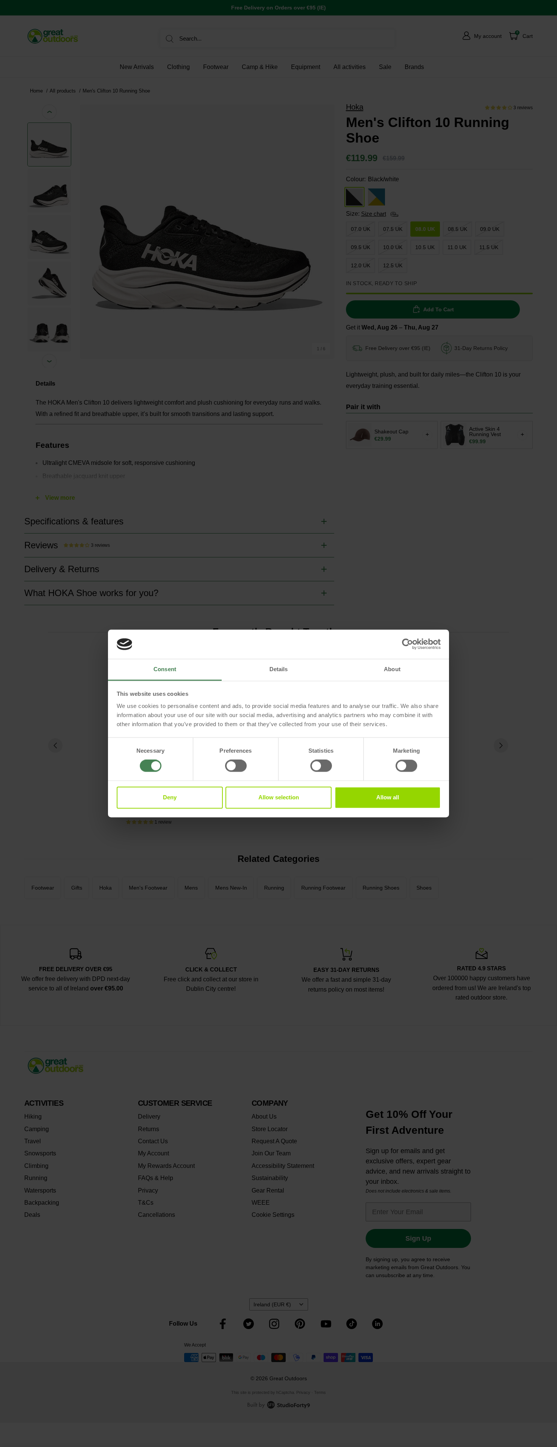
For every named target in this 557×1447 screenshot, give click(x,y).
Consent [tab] (164, 669)
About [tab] (392, 669)
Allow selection (278, 797)
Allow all (387, 797)
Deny (170, 797)
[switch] (236, 766)
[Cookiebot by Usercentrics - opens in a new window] (407, 644)
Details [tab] (278, 669)
